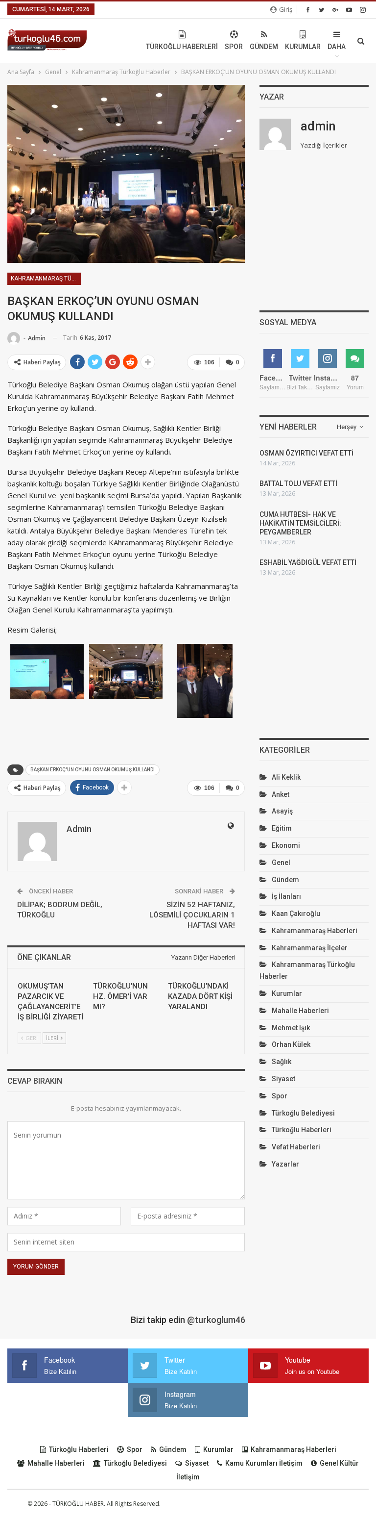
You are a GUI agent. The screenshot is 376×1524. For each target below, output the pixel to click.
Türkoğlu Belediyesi (303, 1113)
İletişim (188, 1477)
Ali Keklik (286, 777)
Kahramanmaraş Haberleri (314, 931)
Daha (337, 47)
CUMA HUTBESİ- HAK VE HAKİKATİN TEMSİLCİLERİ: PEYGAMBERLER (300, 523)
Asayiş (282, 811)
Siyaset (283, 1079)
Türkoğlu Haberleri (182, 47)
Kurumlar (303, 47)
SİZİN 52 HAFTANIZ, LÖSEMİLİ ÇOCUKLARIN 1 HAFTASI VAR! (192, 915)
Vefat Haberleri (296, 1147)
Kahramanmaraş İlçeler (310, 948)
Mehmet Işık (291, 1028)
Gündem (264, 47)
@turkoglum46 (216, 1320)
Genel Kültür (339, 1463)
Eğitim (282, 828)
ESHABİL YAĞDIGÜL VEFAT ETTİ (307, 562)
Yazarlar (285, 1164)
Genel (281, 862)
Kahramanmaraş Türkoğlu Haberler (46, 278)
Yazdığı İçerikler (324, 145)
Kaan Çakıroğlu (296, 913)
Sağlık (281, 1062)
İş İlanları (286, 896)
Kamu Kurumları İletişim (264, 1463)
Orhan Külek (291, 1044)
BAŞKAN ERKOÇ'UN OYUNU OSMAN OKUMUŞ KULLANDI (92, 769)
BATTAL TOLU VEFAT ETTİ (298, 483)
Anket (280, 794)
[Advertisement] (314, 236)
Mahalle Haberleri (300, 1011)
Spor (234, 47)
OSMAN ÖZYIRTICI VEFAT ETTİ (306, 453)
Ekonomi (286, 845)
